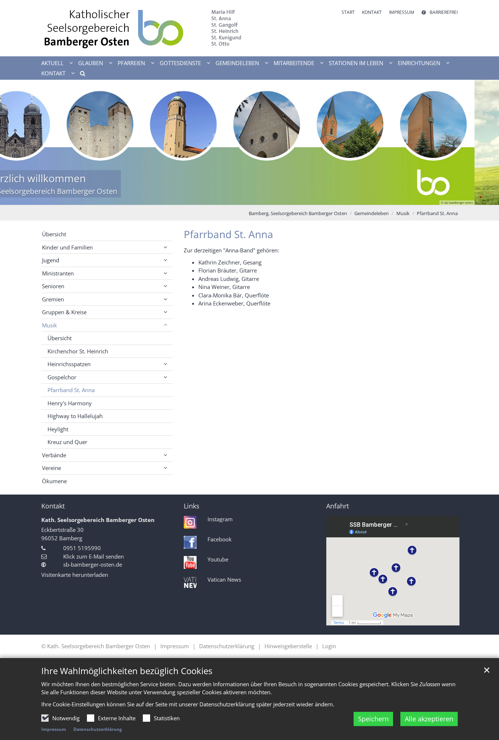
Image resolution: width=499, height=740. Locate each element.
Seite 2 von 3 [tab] (249, 197)
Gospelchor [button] (61, 377)
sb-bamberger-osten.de (92, 564)
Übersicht (54, 234)
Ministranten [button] (58, 273)
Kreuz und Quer (67, 442)
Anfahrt (337, 506)
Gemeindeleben (371, 213)
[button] (80, 75)
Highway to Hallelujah (75, 416)
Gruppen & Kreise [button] (64, 312)
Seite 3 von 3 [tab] (262, 197)
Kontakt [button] (53, 73)
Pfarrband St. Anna (437, 213)
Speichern (373, 718)
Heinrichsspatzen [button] (69, 364)
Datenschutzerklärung (97, 729)
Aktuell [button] (52, 63)
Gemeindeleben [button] (237, 63)
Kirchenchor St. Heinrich (77, 351)
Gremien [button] (53, 299)
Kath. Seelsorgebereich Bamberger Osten (98, 519)
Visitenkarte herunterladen (74, 574)
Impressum (53, 729)
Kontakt (53, 506)
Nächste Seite (484, 142)
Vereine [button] (51, 468)
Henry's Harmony (69, 403)
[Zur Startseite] (142, 28)
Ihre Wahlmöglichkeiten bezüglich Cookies (126, 670)
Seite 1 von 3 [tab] (236, 197)
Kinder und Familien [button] (67, 247)
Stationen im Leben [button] (356, 63)
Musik (403, 213)
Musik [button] (49, 325)
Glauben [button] (90, 63)
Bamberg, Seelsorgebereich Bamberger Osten (298, 213)
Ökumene (54, 481)
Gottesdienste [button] (180, 63)
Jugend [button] (50, 260)
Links (191, 506)
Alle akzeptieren (429, 718)
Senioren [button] (53, 286)
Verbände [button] (54, 455)
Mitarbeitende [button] (294, 63)
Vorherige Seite (14, 142)
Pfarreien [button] (131, 63)
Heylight (57, 429)
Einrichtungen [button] (419, 63)
